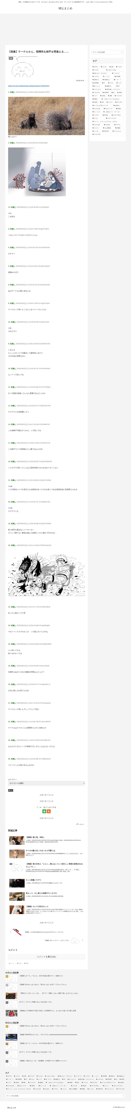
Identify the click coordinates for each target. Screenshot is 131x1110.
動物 (11, 790)
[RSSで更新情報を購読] (49, 811)
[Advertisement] (65, 29)
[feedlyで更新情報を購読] (44, 811)
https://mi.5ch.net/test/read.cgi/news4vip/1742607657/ (28, 86)
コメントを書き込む (46, 956)
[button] (122, 52)
